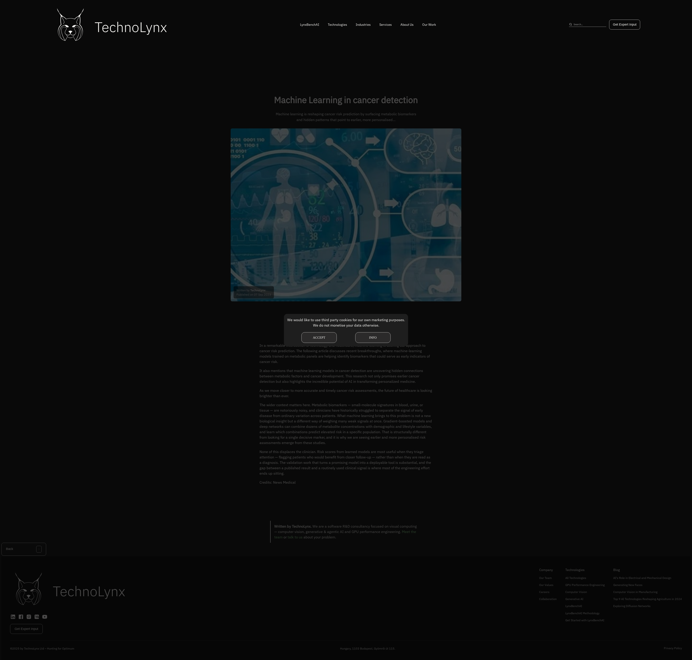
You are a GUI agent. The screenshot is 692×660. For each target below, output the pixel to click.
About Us (407, 25)
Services (385, 25)
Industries (363, 25)
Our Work (429, 25)
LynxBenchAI (309, 25)
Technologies (337, 25)
